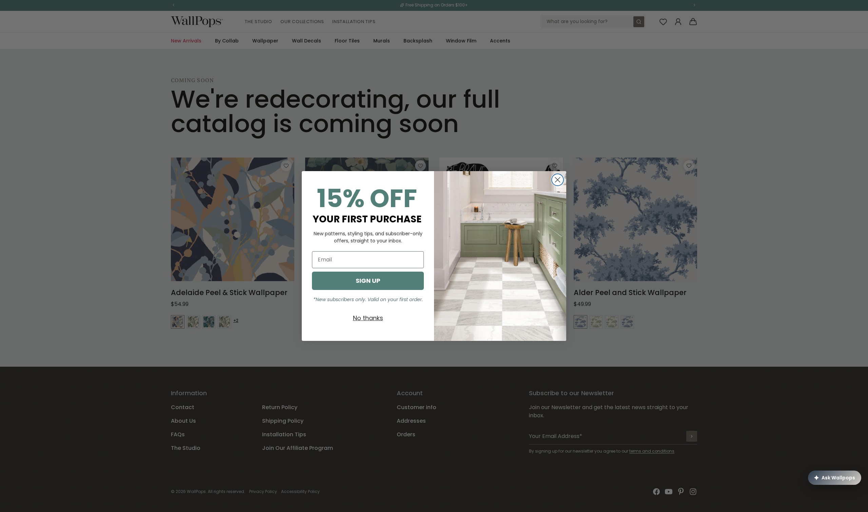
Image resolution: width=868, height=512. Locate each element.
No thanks (368, 318)
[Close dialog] (558, 180)
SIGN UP (368, 280)
